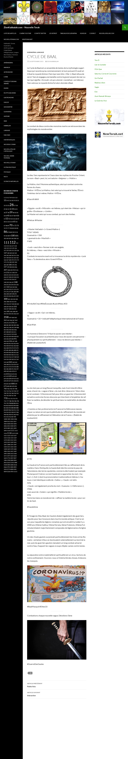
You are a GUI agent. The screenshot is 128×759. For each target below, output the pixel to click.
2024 (15, 460)
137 (5, 253)
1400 (15, 449)
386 (17, 325)
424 (10, 336)
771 (9, 398)
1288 (8, 444)
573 (12, 367)
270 (10, 289)
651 (17, 381)
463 (15, 346)
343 (5, 311)
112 (13, 242)
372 (7, 323)
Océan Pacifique (10, 167)
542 (13, 362)
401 (5, 330)
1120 (16, 433)
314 (15, 301)
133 (15, 250)
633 (17, 378)
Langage (40, 52)
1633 (15, 456)
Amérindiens (8, 62)
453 (15, 343)
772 (11, 398)
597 (17, 369)
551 (10, 364)
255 (15, 284)
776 (5, 401)
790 (18, 401)
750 (15, 393)
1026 (5, 423)
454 (17, 343)
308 (8, 301)
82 (15, 228)
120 (5, 248)
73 (18, 225)
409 (10, 332)
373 (10, 323)
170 (12, 260)
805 (15, 403)
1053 (8, 426)
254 (12, 284)
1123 (11, 435)
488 (15, 350)
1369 (8, 449)
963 (17, 414)
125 (13, 248)
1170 (5, 440)
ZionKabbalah (53, 61)
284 (17, 291)
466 (5, 348)
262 (11, 287)
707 (13, 388)
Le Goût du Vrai (101, 101)
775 (16, 398)
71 (13, 225)
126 (15, 248)
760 (10, 395)
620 (10, 376)
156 (17, 255)
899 (7, 410)
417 (10, 334)
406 (15, 330)
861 (5, 408)
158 (7, 257)
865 (7, 408)
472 (12, 348)
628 (10, 378)
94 (17, 232)
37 (7, 212)
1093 (5, 430)
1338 (5, 449)
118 (15, 246)
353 (7, 314)
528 (10, 359)
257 (5, 287)
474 (17, 348)
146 (7, 255)
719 (12, 391)
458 (7, 346)
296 (12, 296)
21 (18, 200)
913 (18, 410)
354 (10, 314)
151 (15, 255)
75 (6, 228)
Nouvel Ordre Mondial (9, 157)
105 (10, 238)
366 (11, 320)
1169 (15, 438)
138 (8, 253)
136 (18, 250)
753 (17, 393)
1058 (11, 426)
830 (10, 405)
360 (13, 317)
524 (5, 359)
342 (15, 309)
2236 (12, 462)
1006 (15, 419)
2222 (8, 462)
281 (12, 291)
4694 (5, 471)
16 (10, 200)
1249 (11, 442)
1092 (15, 428)
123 (10, 248)
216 (7, 272)
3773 (8, 469)
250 (5, 284)
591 (12, 369)
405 (13, 330)
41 (15, 212)
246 (10, 282)
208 (8, 270)
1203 (8, 440)
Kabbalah (7, 125)
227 (7, 277)
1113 (16, 430)
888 (17, 408)
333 (15, 306)
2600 (11, 465)
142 (13, 253)
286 (5, 294)
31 (8, 209)
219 (15, 272)
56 (15, 219)
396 (10, 327)
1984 (5, 460)
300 (6, 299)
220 (5, 275)
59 (18, 219)
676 (5, 386)
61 (6, 221)
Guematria (31, 52)
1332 (15, 447)
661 (7, 383)
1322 (11, 447)
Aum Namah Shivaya (103, 96)
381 (7, 325)
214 (17, 270)
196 (15, 265)
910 (12, 410)
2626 (15, 465)
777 (7, 401)
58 (16, 219)
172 (15, 260)
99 (10, 236)
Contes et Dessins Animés (10, 82)
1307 (15, 444)
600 (5, 371)
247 (13, 282)
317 (10, 304)
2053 (5, 462)
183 (5, 265)
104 (7, 238)
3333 (5, 469)
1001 (9, 419)
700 (5, 389)
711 (5, 391)
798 (10, 403)
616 (15, 374)
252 (7, 284)
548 (7, 364)
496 (10, 352)
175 (5, 262)
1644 (5, 458)
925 (10, 412)
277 (10, 291)
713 (7, 391)
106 (12, 238)
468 (7, 348)
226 (5, 277)
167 (7, 260)
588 (10, 369)
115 (8, 246)
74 (4, 228)
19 (14, 200)
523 (18, 357)
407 (5, 332)
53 (9, 219)
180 (10, 262)
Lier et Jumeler (100, 65)
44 (6, 215)
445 (8, 341)
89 (11, 232)
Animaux (7, 67)
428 (12, 336)
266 (16, 287)
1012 (8, 421)
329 (7, 306)
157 (5, 257)
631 (15, 378)
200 (11, 267)
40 (13, 212)
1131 (5, 438)
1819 (11, 458)
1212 (11, 440)
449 (5, 343)
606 (10, 371)
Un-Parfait (99, 78)
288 (7, 294)
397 (13, 327)
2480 (15, 462)
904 (10, 410)
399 (15, 327)
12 (16, 197)
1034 (15, 423)
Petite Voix (34, 685)
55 (13, 219)
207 (5, 270)
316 (8, 304)
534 (17, 359)
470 (10, 348)
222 (10, 275)
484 (10, 350)
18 (12, 200)
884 (15, 408)
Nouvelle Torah (10, 162)
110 (17, 238)
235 (10, 279)
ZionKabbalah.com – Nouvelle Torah (22, 27)
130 (10, 250)
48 (14, 215)
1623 (11, 456)
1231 (15, 440)
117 (13, 246)
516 (10, 357)
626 (7, 378)
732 (10, 393)
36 (4, 212)
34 (15, 209)
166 (5, 260)
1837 (15, 458)
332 (12, 306)
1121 (5, 435)
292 (5, 296)
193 (13, 265)
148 (10, 255)
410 (12, 332)
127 (5, 250)
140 (11, 253)
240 (5, 282)
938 (17, 412)
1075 (15, 426)
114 (5, 246)
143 (15, 253)
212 (14, 270)
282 (15, 291)
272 (15, 289)
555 (15, 364)
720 (15, 391)
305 (17, 299)
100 (13, 235)
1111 (12, 430)
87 (8, 232)
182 (15, 262)
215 (5, 272)
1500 (8, 453)
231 (17, 277)
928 (12, 412)
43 (4, 215)
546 (5, 364)
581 (5, 369)
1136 (8, 438)
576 (15, 367)
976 (10, 417)
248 (16, 282)
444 (5, 341)
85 (17, 228)
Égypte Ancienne (10, 93)
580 (17, 367)
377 (15, 323)
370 (5, 323)
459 (10, 346)
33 (13, 209)
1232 (5, 442)
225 (17, 275)
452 (12, 343)
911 (15, 410)
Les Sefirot (53, 33)
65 (14, 221)
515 (7, 357)
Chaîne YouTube (25, 33)
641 (12, 381)
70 (10, 225)
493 (5, 352)
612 (5, 374)
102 (5, 238)
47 (12, 215)
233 (7, 279)
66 (17, 222)
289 (10, 294)
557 (17, 364)
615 (13, 374)
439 (10, 339)
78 (10, 228)
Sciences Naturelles (11, 181)
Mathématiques (9, 140)
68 (6, 225)
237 (15, 279)
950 (10, 414)
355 (12, 314)
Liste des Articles (10, 33)
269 (7, 289)
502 (17, 352)
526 (7, 359)
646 (15, 381)
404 (10, 330)
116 (10, 246)
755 (5, 395)
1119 (13, 433)
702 (8, 389)
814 (5, 405)
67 (5, 225)
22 (5, 205)
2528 (5, 465)
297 (15, 296)
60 (4, 221)
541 (10, 362)
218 (13, 272)
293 (7, 296)
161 (12, 257)
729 (7, 393)
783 (13, 401)
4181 (15, 469)
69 (8, 225)
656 (5, 383)
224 (15, 275)
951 (12, 414)
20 (16, 200)
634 (5, 381)
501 (15, 352)
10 (13, 197)
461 (12, 346)
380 (5, 325)
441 (15, 339)
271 (12, 289)
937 (15, 412)
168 (10, 260)
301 (9, 299)
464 (17, 346)
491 (17, 350)
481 (7, 350)
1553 (11, 453)
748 (12, 393)
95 (5, 236)
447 (13, 341)
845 (15, 405)
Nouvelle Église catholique (9, 150)
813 (17, 403)
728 (5, 393)
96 (6, 236)
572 (10, 367)
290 (13, 294)
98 (8, 236)
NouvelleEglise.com (106, 33)
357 (17, 314)
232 (5, 279)
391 (7, 327)
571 (7, 367)
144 (5, 255)
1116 (5, 433)
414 (8, 334)
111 (6, 242)
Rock (6, 176)
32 (11, 209)
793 (7, 403)
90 (13, 232)
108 (15, 238)
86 (5, 231)
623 (15, 376)
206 (15, 267)
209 (11, 270)
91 (15, 232)
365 (8, 320)
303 (14, 299)
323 (18, 304)
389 (5, 327)
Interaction (33, 694)
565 (5, 367)
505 (10, 355)
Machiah (7, 135)
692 (13, 386)
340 (12, 309)
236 (13, 279)
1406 (5, 451)
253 (10, 284)
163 (17, 257)
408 (7, 332)
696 (15, 386)
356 (15, 314)
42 (17, 212)
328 (5, 306)
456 (5, 346)
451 (10, 343)
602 (8, 371)
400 (18, 327)
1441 (11, 451)
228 (10, 277)
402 (7, 330)
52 (7, 218)
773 (14, 398)
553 (12, 364)
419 (13, 334)
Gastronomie (9, 97)
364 (5, 320)
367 (13, 320)
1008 (5, 421)
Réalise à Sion (100, 83)
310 (10, 301)
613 (7, 374)
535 (5, 362)
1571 (5, 456)
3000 (11, 467)
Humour (83, 33)
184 (7, 265)
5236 (8, 471)
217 (11, 272)
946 (7, 414)
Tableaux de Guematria (68, 33)
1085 (8, 428)
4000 (11, 469)
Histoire (7, 116)
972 (7, 417)
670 (16, 383)
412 (5, 334)
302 (12, 299)
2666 (5, 467)
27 (15, 205)
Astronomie (8, 72)
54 (11, 219)
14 (7, 200)
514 (5, 357)
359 (10, 317)
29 (4, 209)
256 (17, 284)
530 (12, 359)
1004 (12, 419)
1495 (5, 453)
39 (11, 212)
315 (5, 304)
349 (16, 311)
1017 (15, 421)
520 (15, 357)
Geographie (8, 107)
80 (12, 228)
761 (12, 395)
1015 (11, 421)
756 (7, 395)
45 (8, 215)
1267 (5, 444)
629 (12, 378)
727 (17, 391)
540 (7, 362)
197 (5, 267)
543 (16, 362)
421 (5, 336)
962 (15, 414)
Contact (93, 33)
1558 (15, 453)
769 (15, 395)
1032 (11, 423)
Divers (6, 88)
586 (7, 369)
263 (13, 287)
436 (7, 339)
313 (13, 301)
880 (12, 408)
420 (15, 334)
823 (7, 405)
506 (12, 355)
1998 (8, 460)
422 (7, 336)
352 (5, 314)
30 (6, 209)
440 (12, 339)
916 (7, 412)
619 (7, 376)
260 (8, 287)
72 (15, 225)
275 (5, 291)
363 (15, 317)
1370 (11, 449)
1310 (5, 447)
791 (5, 403)
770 (6, 398)
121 (8, 248)
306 (5, 302)
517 (13, 357)
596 (15, 369)
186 (10, 265)
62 (8, 221)
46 (10, 215)
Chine (6, 77)
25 (8, 205)
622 (13, 376)
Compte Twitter (40, 33)
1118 (9, 433)
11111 (15, 471)
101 (16, 235)
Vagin (97, 87)
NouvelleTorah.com (11, 39)
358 (30, 673)
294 (10, 296)
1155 (11, 438)
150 (12, 255)
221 (7, 275)
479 (5, 350)
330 (10, 306)
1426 (8, 451)
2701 (8, 467)
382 (10, 325)
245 (8, 282)
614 (11, 374)
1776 (8, 458)
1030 (8, 423)
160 (10, 257)
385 (15, 325)
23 (7, 205)
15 (9, 200)
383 (12, 325)
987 (12, 417)
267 (5, 289)
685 (11, 386)
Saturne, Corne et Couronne (105, 74)
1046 (5, 426)
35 (17, 209)
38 (8, 212)
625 (5, 378)
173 (17, 260)
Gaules (6, 102)
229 (12, 277)
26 (12, 204)
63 (10, 222)
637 (10, 381)
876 (10, 408)
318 (13, 304)
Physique (7, 172)
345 (8, 311)
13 (5, 200)
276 (7, 291)
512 (17, 355)
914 (5, 412)
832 (12, 405)
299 (17, 296)
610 (13, 371)
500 (12, 352)
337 (7, 309)
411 (15, 332)
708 (16, 388)
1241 (8, 442)
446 (10, 341)
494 (7, 352)
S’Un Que (98, 69)
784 (15, 401)
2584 (8, 465)
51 (4, 219)
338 (10, 309)
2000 (11, 460)
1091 (11, 428)
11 (15, 197)
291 (15, 294)
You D (97, 60)
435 (5, 339)
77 (8, 228)
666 (13, 383)
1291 (11, 444)
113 (17, 243)
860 (17, 405)
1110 (8, 430)
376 (12, 323)
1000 (5, 419)
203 (13, 267)
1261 (15, 442)
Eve (96, 92)
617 (5, 376)
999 (15, 417)
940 (5, 414)
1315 (8, 447)
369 (16, 320)
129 (7, 250)
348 (14, 311)
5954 (11, 471)
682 (8, 386)
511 (15, 355)
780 (10, 401)
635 (7, 381)
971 (5, 417)
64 (12, 221)
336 (5, 309)
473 (15, 348)
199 (8, 267)
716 (10, 391)
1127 (15, 435)
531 (15, 359)
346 (11, 311)
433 (17, 336)
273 (17, 289)
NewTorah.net (27, 39)
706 (11, 388)
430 (15, 336)
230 (15, 277)
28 (17, 205)
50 (18, 216)
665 (10, 383)
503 (5, 355)
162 (15, 257)
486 (12, 350)
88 (10, 232)
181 (13, 262)
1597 (8, 456)
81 (14, 228)
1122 (8, 435)
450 (7, 343)
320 (15, 304)
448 (16, 341)
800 (12, 403)
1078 (5, 428)
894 (5, 410)
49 (16, 215)
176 (7, 262)
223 (12, 275)
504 (7, 355)
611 (15, 371)
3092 (15, 467)
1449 (15, 451)
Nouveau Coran (10, 144)
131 (12, 250)
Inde (5, 121)
